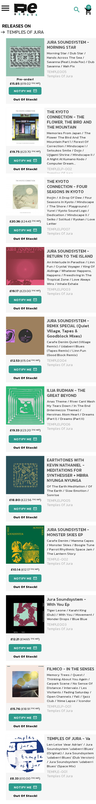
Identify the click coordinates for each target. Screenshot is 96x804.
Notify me (25, 91)
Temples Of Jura (60, 629)
